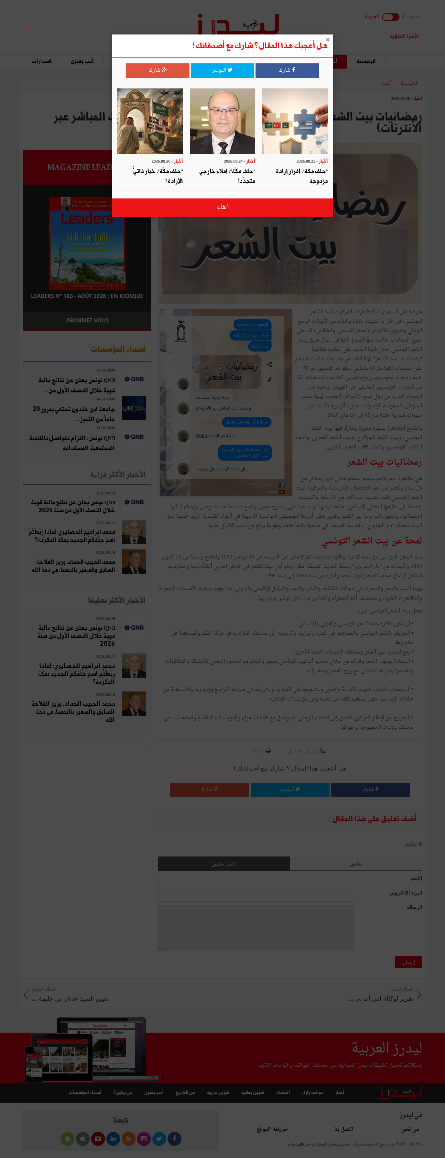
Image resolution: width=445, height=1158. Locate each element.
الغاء (223, 207)
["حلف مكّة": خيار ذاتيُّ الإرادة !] (150, 122)
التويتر (220, 70)
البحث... (147, 23)
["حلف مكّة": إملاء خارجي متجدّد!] (223, 122)
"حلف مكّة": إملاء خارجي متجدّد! (227, 176)
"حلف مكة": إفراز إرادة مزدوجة (302, 176)
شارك (285, 70)
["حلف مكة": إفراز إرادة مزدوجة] (295, 122)
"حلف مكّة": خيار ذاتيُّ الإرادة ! (158, 176)
